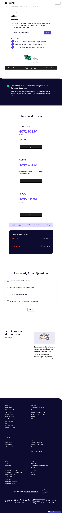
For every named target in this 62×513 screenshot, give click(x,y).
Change (49, 225)
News (32, 472)
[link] (15, 500)
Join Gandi (33, 474)
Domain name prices (24, 6)
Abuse (6, 463)
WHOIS (33, 421)
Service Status (8, 442)
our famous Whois (31, 491)
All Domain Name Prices (10, 410)
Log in (58, 3)
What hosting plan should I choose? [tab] (20, 280)
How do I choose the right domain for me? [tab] (22, 287)
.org (27, 67)
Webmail (33, 416)
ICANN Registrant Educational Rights (14, 472)
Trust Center (34, 467)
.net (35, 67)
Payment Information (10, 474)
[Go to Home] (10, 3)
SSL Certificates (9, 425)
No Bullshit (33, 470)
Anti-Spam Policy (9, 476)
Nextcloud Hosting (9, 416)
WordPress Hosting (9, 414)
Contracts (7, 467)
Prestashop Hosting (10, 418)
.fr (31, 67)
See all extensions (51, 67)
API (32, 418)
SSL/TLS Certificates (36, 451)
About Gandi (34, 463)
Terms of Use (8, 465)
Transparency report (10, 483)
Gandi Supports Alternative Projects (40, 465)
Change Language (52, 502)
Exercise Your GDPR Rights (11, 481)
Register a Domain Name (37, 440)
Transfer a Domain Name (37, 442)
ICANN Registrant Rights (11, 470)
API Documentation (9, 446)
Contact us (47, 238)
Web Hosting (8, 412)
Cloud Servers (34, 449)
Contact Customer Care (11, 440)
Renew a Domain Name (37, 444)
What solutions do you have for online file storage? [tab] (24, 301)
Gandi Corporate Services (37, 407)
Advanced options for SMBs (38, 414)
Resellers (33, 410)
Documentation (8, 444)
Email (6, 423)
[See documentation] (17, 238)
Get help (31, 309)
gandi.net (8, 6)
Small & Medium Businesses (38, 412)
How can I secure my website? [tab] (18, 294)
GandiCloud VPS (9, 421)
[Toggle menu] (2, 3)
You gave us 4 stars (19, 502)
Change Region (52, 500)
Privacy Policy (8, 479)
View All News (8, 337)
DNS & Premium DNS (10, 427)
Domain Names (15, 6)
